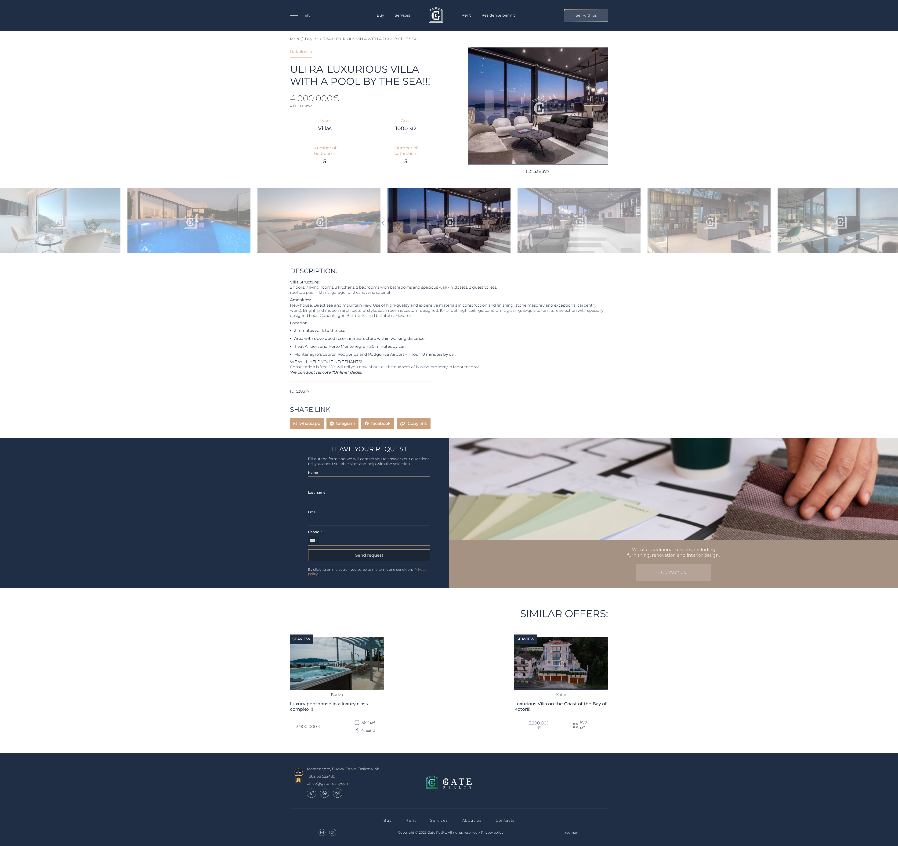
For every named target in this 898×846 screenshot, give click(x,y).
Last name (317, 492)
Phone (313, 532)
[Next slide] (515, 222)
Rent (466, 15)
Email (312, 512)
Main (294, 39)
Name (313, 472)
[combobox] (313, 540)
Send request (369, 555)
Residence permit (498, 15)
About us (472, 820)
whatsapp (309, 423)
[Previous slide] (383, 222)
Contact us (673, 572)
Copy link (417, 423)
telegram (345, 423)
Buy (380, 15)
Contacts (505, 820)
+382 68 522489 (321, 776)
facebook (381, 423)
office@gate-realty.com (328, 783)
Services (402, 15)
